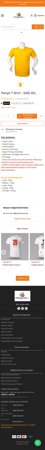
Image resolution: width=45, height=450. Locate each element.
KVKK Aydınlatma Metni (10, 374)
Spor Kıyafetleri (7, 335)
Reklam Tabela (6, 325)
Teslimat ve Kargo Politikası (12, 384)
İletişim (4, 351)
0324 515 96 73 (18, 405)
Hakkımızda (5, 355)
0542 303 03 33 (18, 410)
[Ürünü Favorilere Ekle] (41, 116)
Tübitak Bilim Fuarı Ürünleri (12, 338)
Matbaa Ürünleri (7, 322)
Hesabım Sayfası (7, 358)
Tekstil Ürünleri (7, 328)
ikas (26, 444)
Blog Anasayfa (6, 361)
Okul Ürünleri (6, 332)
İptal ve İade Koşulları (9, 381)
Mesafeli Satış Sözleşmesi (11, 378)
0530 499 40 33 (18, 416)
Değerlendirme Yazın (22, 219)
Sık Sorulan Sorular (8, 364)
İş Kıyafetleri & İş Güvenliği (11, 341)
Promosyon (5, 319)
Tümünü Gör (22, 278)
